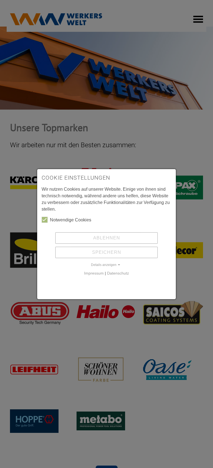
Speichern (106, 252)
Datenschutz (118, 273)
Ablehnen (106, 238)
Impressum (94, 273)
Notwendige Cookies (70, 220)
